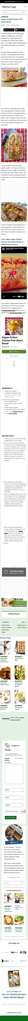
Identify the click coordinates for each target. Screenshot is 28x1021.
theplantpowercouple (8, 310)
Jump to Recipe (10, 30)
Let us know (13, 573)
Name (7, 790)
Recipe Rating (7, 759)
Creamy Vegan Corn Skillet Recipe (19, 684)
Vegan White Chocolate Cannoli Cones (4, 660)
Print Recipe (20, 30)
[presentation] (5, 648)
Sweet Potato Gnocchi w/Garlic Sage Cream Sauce (6, 627)
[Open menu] (25, 6)
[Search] (21, 883)
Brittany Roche (6, 25)
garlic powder (13, 413)
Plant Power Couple (16, 312)
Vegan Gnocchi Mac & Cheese (22, 625)
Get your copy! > (14, 1)
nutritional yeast (18, 411)
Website (7, 805)
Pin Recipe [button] (15, 356)
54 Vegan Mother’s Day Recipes (18, 907)
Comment (8, 762)
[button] (2, 16)
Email (7, 797)
